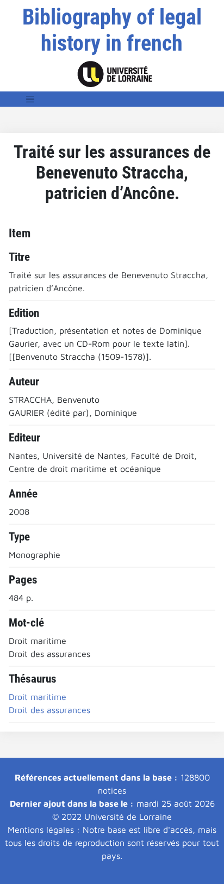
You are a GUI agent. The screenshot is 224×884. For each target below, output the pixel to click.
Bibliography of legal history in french (112, 30)
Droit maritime (37, 697)
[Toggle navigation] (30, 99)
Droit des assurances (49, 710)
